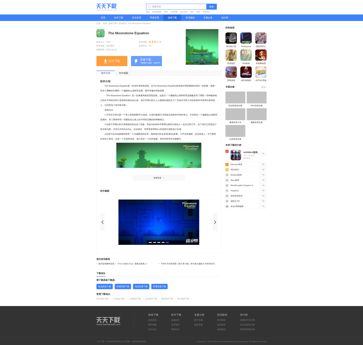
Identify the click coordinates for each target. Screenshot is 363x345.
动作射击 (122, 23)
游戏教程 (221, 324)
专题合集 (208, 17)
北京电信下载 (151, 299)
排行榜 (224, 17)
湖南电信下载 (167, 299)
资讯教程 (190, 17)
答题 (166, 12)
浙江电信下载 (183, 299)
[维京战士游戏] (231, 38)
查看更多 (157, 178)
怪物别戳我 (157, 12)
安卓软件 (175, 324)
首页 (103, 17)
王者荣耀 (174, 12)
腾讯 (148, 12)
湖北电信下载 (102, 299)
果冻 (192, 12)
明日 (198, 12)
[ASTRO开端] (261, 72)
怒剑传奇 (184, 12)
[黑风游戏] (231, 72)
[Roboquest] (246, 38)
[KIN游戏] (246, 55)
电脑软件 (175, 320)
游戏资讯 (221, 329)
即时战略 (152, 324)
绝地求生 (206, 12)
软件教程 (221, 320)
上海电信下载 (135, 299)
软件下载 (118, 17)
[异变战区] (231, 55)
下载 (263, 154)
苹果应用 (154, 17)
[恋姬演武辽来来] (261, 38)
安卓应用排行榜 (247, 324)
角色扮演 (152, 320)
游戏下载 (172, 17)
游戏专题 (198, 324)
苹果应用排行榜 (247, 329)
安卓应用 (136, 17)
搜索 (211, 6)
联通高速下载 (123, 286)
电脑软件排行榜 (247, 320)
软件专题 (198, 320)
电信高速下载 (104, 286)
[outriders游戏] (236, 151)
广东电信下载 (118, 299)
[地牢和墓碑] (246, 72)
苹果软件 (175, 329)
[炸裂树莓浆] (261, 55)
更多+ (264, 87)
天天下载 (100, 341)
